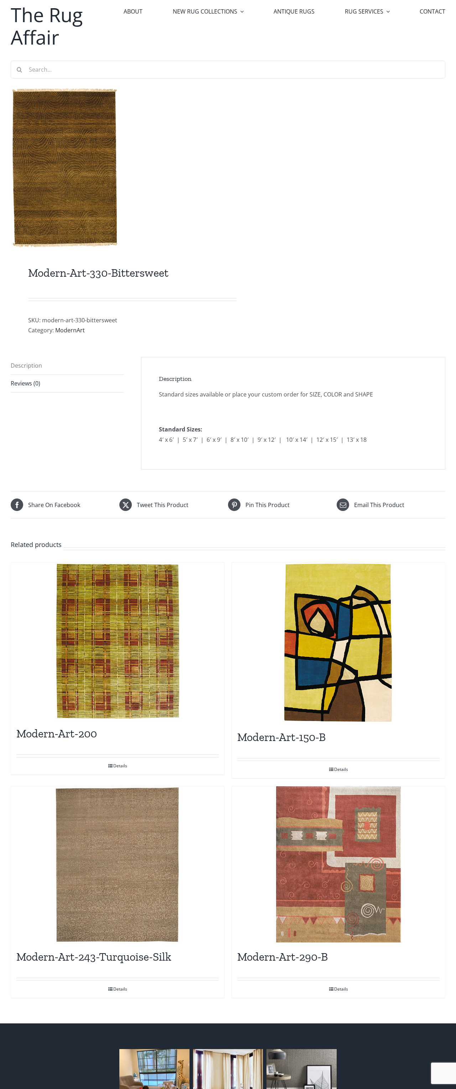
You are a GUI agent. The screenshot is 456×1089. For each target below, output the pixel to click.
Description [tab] (26, 365)
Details (120, 766)
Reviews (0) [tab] (25, 383)
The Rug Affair (47, 25)
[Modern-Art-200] (117, 640)
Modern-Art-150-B (281, 737)
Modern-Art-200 (56, 733)
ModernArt (70, 330)
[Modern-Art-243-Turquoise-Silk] (117, 864)
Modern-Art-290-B (282, 956)
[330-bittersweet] (115, 167)
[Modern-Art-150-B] (338, 642)
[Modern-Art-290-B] (338, 864)
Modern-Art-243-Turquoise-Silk (93, 956)
